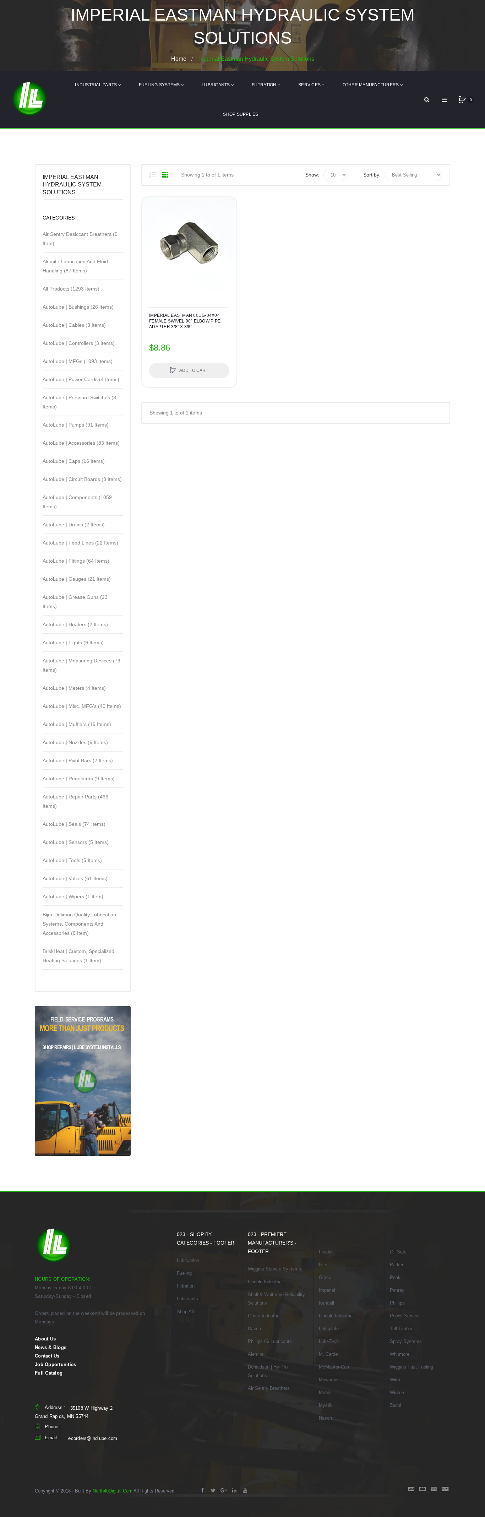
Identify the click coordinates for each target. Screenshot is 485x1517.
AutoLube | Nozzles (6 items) (75, 742)
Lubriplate (329, 1328)
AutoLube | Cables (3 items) (74, 325)
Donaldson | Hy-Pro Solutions (268, 1371)
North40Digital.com (112, 1491)
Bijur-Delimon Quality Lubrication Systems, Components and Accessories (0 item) (79, 924)
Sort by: (372, 175)
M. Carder (329, 1354)
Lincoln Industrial (265, 1281)
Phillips (397, 1303)
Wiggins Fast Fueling (411, 1367)
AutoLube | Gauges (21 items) (77, 579)
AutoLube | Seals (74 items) (74, 824)
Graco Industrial (264, 1315)
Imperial (327, 1290)
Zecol (395, 1405)
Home (178, 58)
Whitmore (399, 1354)
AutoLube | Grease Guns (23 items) (75, 601)
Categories (59, 218)
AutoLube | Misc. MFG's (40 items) (82, 706)
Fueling (184, 1273)
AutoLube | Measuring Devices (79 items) (81, 665)
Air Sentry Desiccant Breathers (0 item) (80, 238)
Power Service (405, 1315)
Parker (396, 1264)
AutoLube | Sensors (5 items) (76, 842)
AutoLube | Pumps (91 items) (76, 425)
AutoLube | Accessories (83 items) (81, 443)
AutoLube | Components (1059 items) (77, 501)
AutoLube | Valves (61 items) (75, 878)
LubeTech (329, 1341)
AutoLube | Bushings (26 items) (78, 307)
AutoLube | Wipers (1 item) (73, 896)
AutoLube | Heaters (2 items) (75, 624)
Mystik (326, 1405)
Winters (397, 1392)
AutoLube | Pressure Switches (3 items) (79, 402)
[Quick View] (151, 233)
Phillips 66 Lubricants (270, 1341)
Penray (397, 1290)
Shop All (185, 1311)
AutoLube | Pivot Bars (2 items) (78, 760)
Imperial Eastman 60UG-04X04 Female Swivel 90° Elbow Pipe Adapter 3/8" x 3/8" (184, 321)
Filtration (186, 1286)
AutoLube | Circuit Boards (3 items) (82, 479)
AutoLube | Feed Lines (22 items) (80, 543)
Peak (395, 1277)
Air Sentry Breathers (269, 1388)
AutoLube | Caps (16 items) (74, 461)
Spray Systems (406, 1341)
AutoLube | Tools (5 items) (72, 860)
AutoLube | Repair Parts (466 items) (75, 801)
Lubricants (187, 1298)
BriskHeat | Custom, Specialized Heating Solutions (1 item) (78, 955)
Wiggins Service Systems (274, 1269)
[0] (462, 100)
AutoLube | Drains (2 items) (74, 524)
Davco (254, 1328)
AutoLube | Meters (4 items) (74, 688)
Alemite (255, 1354)
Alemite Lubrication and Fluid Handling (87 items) (75, 266)
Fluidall (326, 1252)
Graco (325, 1277)
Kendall (326, 1303)
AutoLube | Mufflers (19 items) (77, 724)
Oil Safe (398, 1252)
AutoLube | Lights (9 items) (73, 642)
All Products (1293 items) (71, 289)
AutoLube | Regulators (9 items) (79, 778)
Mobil (324, 1392)
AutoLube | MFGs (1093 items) (78, 361)
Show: (312, 175)
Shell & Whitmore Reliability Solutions (276, 1299)
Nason (325, 1418)
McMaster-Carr (334, 1367)
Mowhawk (329, 1379)
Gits (323, 1264)
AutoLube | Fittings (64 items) (76, 561)
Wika (395, 1379)
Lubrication (188, 1260)
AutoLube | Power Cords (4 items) (81, 379)
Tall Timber (401, 1328)
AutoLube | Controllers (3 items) (79, 343)
